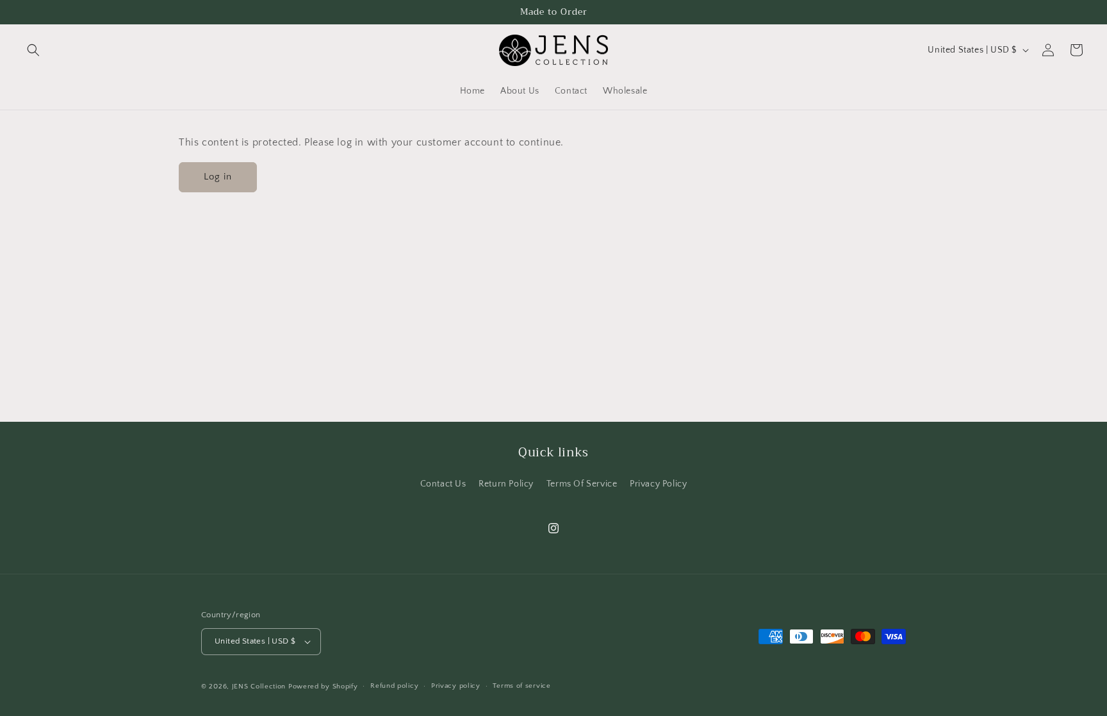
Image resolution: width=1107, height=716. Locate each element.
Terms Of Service (582, 484)
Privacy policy (455, 686)
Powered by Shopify (323, 686)
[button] (33, 50)
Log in (218, 176)
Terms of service (521, 686)
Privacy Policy (658, 484)
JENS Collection (259, 686)
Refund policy (394, 686)
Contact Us (443, 484)
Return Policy (506, 484)
